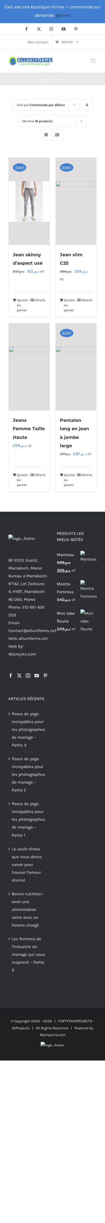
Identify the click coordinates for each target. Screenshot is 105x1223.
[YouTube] (36, 675)
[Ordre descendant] (86, 105)
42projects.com (52, 1035)
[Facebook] (10, 675)
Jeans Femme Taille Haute (29, 429)
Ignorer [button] (63, 15)
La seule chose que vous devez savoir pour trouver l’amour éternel (27, 864)
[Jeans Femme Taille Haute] (29, 367)
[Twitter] (19, 675)
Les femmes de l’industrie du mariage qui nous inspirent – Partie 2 (28, 954)
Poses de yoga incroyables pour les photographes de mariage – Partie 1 (28, 819)
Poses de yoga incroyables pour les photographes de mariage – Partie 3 (28, 729)
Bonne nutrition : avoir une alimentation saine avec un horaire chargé (28, 909)
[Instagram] (28, 675)
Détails (39, 300)
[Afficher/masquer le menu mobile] (94, 61)
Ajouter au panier (22, 305)
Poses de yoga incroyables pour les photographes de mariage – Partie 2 (28, 774)
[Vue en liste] (57, 135)
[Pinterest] (45, 675)
